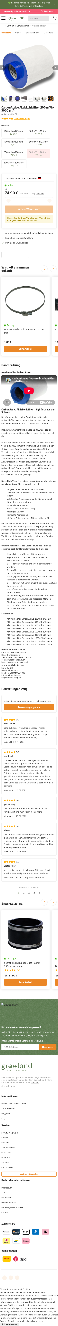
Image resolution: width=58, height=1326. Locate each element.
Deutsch (48, 11)
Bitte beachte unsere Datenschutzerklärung (22, 1040)
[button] (4, 99)
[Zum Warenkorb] (55, 18)
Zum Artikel (25, 348)
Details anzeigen (35, 1321)
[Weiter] (55, 67)
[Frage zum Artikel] (15, 255)
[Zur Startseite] (16, 18)
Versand (40, 193)
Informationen (9, 1096)
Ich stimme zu (9, 1324)
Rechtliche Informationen (15, 1180)
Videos (18, 32)
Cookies (5, 1212)
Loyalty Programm (23, 6)
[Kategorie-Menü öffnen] (3, 18)
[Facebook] (4, 1277)
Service (5, 1125)
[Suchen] (45, 18)
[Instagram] (17, 1277)
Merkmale (48, 32)
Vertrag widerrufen (29, 1174)
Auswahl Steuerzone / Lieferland (21, 178)
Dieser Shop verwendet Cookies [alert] (15, 1289)
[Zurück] (3, 67)
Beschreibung (32, 32)
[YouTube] (11, 1277)
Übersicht (6, 32)
